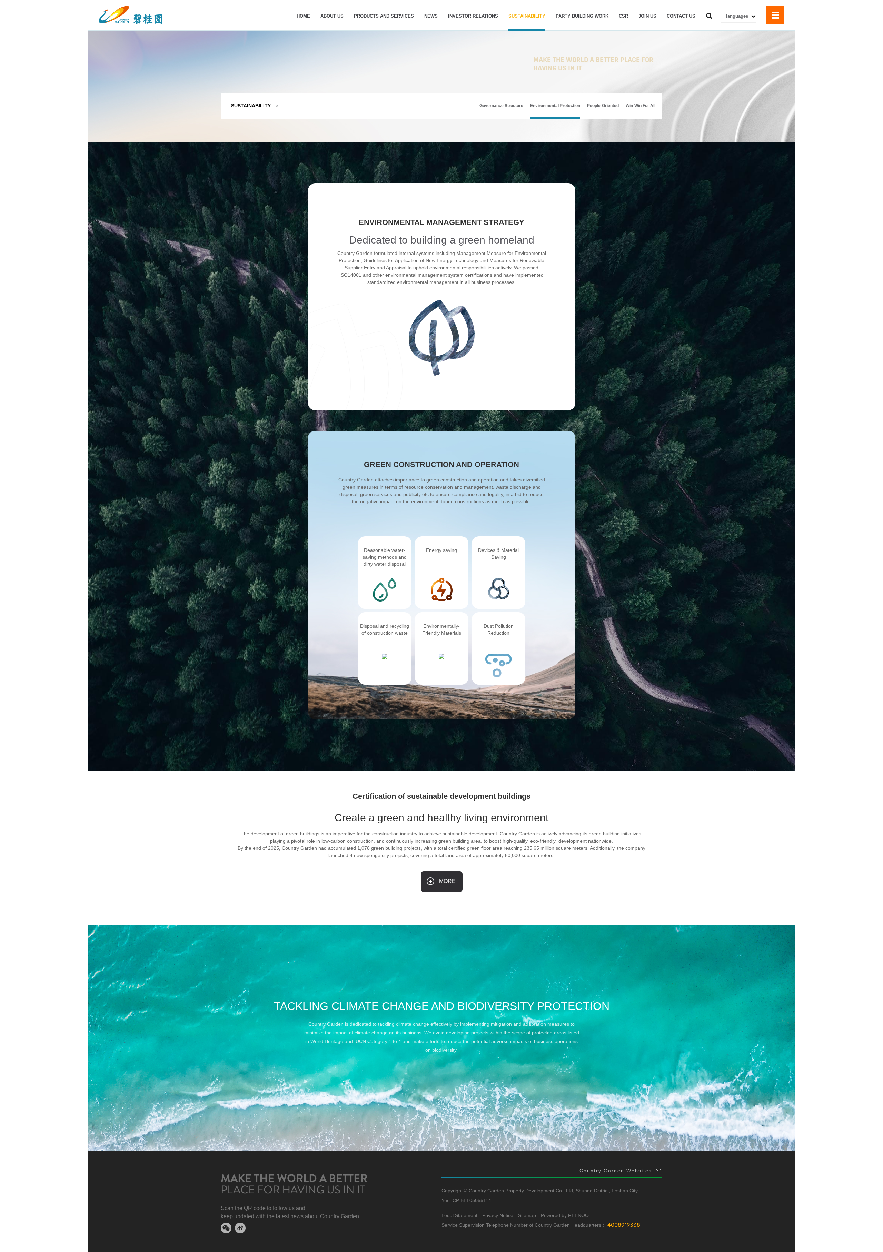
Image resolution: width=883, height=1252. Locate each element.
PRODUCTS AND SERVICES (384, 16)
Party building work (582, 16)
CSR (623, 16)
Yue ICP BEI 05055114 (466, 1200)
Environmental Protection (555, 105)
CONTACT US (681, 16)
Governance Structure (501, 105)
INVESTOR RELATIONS (473, 16)
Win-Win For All (640, 105)
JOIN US (647, 16)
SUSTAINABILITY (526, 16)
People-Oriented (603, 105)
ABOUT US (332, 16)
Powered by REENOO (565, 1215)
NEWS (431, 16)
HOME (303, 16)
